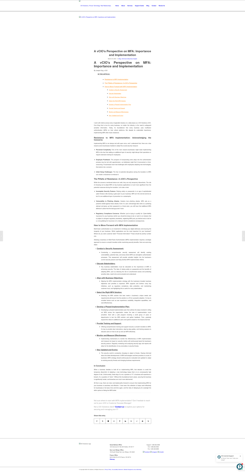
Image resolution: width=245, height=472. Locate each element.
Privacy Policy (108, 469)
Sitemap (112, 459)
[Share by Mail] (142, 421)
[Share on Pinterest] (119, 421)
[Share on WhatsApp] (114, 421)
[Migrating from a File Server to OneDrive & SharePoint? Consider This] (1, 236)
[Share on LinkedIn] (125, 421)
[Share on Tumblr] (131, 421)
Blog (120, 58)
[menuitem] (117, 5)
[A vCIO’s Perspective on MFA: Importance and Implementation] (122, 31)
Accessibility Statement (117, 469)
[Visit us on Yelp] (148, 421)
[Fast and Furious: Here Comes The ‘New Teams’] (243, 236)
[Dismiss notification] (240, 456)
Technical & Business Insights (129, 58)
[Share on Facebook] (97, 421)
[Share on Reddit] (137, 421)
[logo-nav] (95, 5)
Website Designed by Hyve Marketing (132, 469)
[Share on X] (102, 421)
